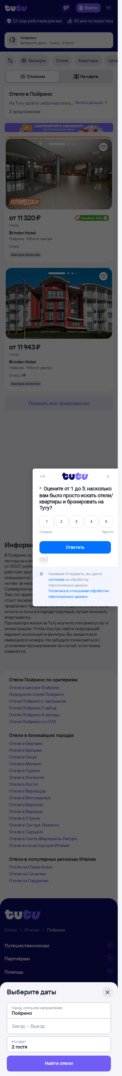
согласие (56, 580)
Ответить (75, 548)
